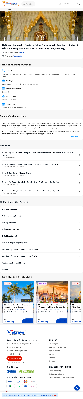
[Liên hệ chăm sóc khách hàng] (77, 388)
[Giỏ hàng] (76, 4)
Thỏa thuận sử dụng (56, 374)
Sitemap (52, 358)
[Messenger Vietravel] (22, 354)
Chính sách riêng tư (56, 371)
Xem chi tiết (28, 321)
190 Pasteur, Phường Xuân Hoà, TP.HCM (24, 344)
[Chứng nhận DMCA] (26, 371)
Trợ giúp (52, 361)
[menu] (80, 4)
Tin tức (51, 354)
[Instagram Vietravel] (10, 354)
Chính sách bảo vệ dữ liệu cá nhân (61, 378)
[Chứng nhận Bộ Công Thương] (11, 371)
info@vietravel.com (16, 347)
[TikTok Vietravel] (19, 354)
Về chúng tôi (53, 344)
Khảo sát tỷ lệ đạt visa (57, 347)
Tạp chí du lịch (54, 351)
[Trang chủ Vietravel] (11, 4)
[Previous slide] (2, 26)
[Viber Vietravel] (16, 354)
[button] (41, 395)
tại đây (54, 395)
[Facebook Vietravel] (13, 354)
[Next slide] (81, 26)
